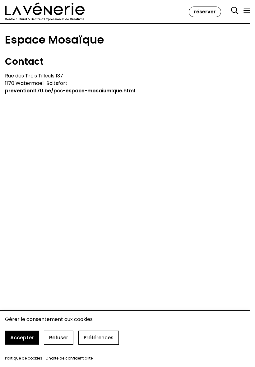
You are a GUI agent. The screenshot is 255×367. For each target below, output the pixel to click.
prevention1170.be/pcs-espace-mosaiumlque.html (70, 90)
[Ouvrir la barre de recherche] (235, 11)
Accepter (22, 337)
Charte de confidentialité (69, 358)
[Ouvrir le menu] (246, 10)
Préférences (99, 337)
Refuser (58, 337)
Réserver (205, 11)
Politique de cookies (23, 358)
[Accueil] (45, 11)
